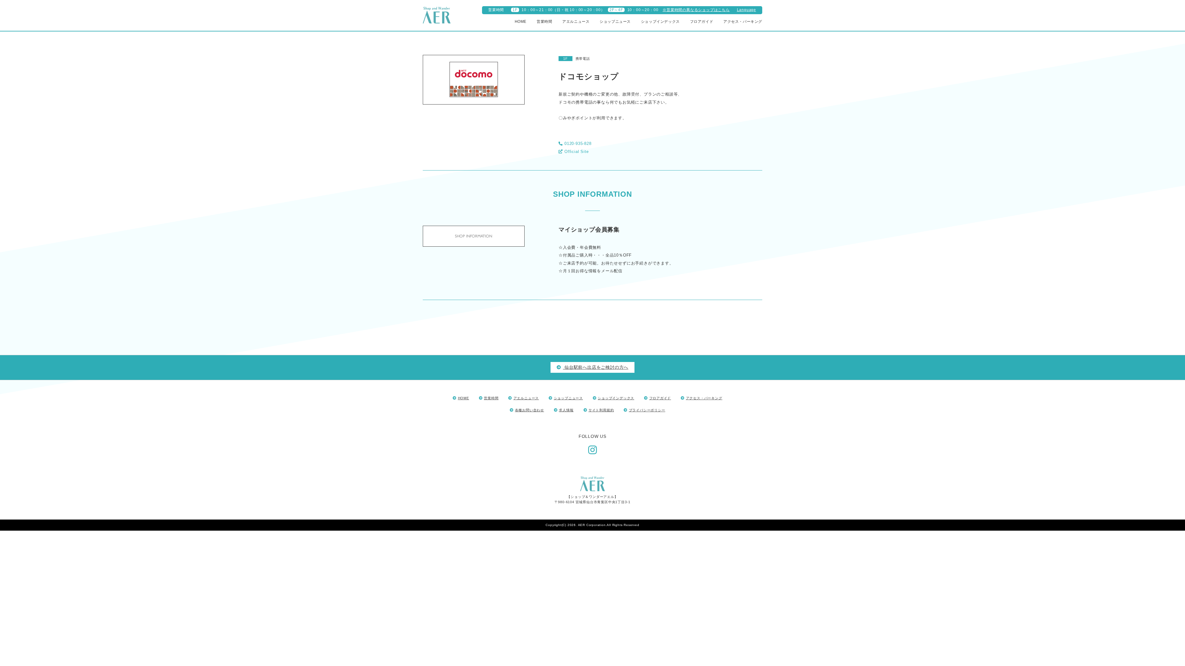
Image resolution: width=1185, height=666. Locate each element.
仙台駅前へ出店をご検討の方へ (595, 367)
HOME (520, 21)
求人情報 (566, 410)
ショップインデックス (660, 21)
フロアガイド (701, 21)
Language (746, 10)
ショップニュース (615, 21)
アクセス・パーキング (742, 21)
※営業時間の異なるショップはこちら (696, 10)
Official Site (576, 151)
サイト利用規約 (601, 410)
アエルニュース (575, 21)
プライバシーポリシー (647, 410)
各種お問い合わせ (529, 410)
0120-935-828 (578, 143)
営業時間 (544, 21)
